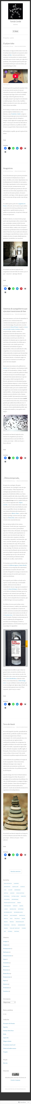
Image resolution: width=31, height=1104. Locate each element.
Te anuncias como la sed (9, 1045)
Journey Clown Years (8, 1030)
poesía (6, 921)
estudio (5, 368)
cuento (12, 893)
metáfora (21, 909)
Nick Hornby (13, 915)
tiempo (24, 928)
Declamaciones (7, 948)
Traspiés (5, 1052)
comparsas (17, 890)
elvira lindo (15, 896)
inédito (15, 905)
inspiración (7, 905)
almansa (16, 883)
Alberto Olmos (15, 513)
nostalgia (22, 915)
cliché (10, 890)
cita (5, 890)
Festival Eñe (11, 518)
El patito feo (13, 114)
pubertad (6, 925)
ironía (21, 905)
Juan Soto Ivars (8, 615)
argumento (7, 886)
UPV (5, 931)
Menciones (6, 970)
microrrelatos (18, 912)
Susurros (5, 984)
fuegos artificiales (9, 902)
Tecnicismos (6, 987)
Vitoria (10, 931)
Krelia (4, 1034)
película (17, 918)
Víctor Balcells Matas (11, 678)
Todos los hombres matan (9, 1048)
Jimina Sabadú (23, 565)
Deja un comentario (20, 46)
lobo (11, 55)
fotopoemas (15, 899)
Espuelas (5, 1027)
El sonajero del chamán (9, 1023)
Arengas (5, 941)
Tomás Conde (15, 21)
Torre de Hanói (9, 724)
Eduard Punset (14, 327)
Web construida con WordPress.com (15, 1089)
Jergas (4, 959)
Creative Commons (15, 1080)
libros (6, 909)
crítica (6, 893)
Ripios (4, 980)
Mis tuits (5, 1063)
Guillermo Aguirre (13, 565)
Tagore (6, 928)
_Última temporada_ (11, 478)
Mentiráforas (6, 973)
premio (12, 921)
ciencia (22, 886)
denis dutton (20, 893)
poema (23, 918)
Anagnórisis (8, 168)
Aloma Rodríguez (13, 589)
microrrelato (8, 912)
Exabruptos (6, 952)
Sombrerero (21, 925)
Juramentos (6, 963)
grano (19, 902)
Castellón (15, 886)
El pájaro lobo (8, 43)
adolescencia (8, 883)
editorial (7, 896)
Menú (16, 31)
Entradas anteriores (15, 871)
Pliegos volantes (7, 1041)
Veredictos (6, 991)
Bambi (19, 114)
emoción (23, 896)
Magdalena (13, 909)
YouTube (16, 931)
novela (6, 918)
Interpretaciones (7, 955)
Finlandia (7, 899)
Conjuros (5, 945)
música (6, 915)
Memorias (5, 966)
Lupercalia (6, 1038)
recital (13, 925)
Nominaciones (6, 977)
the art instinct (15, 928)
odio (11, 918)
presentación (20, 921)
